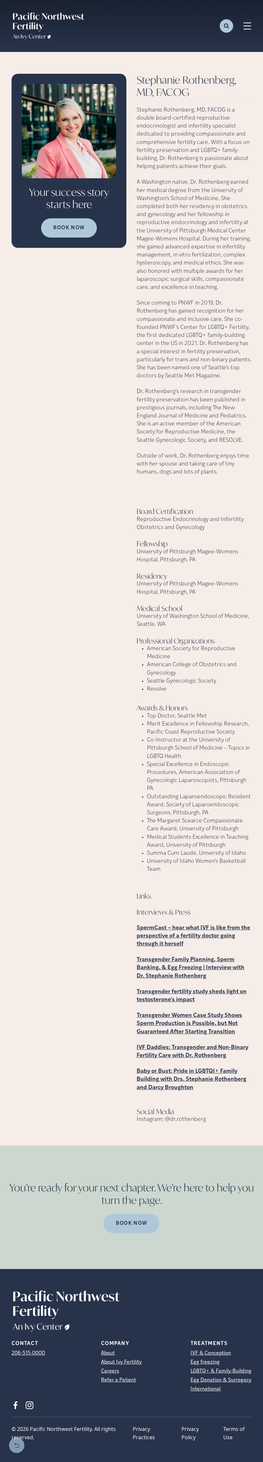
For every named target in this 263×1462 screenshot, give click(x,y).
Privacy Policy (190, 1433)
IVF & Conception (211, 1353)
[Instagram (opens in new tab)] (29, 1405)
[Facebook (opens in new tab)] (15, 1405)
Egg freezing (205, 1362)
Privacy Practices (144, 1433)
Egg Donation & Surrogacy (221, 1380)
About (108, 1353)
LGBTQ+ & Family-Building (221, 1371)
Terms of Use (234, 1433)
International (206, 1389)
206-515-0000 (28, 1353)
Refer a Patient (118, 1380)
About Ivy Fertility (121, 1362)
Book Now (69, 228)
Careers (110, 1371)
